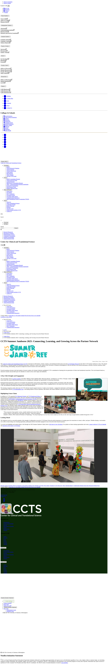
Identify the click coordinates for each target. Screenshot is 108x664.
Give (5, 539)
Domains (8, 207)
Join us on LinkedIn (35, 315)
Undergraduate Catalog (7, 30)
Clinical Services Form (11, 180)
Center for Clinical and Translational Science (11, 163)
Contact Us (9, 211)
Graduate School (5, 39)
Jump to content (7, 3)
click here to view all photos (55, 424)
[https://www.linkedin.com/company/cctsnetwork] (4, 498)
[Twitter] (5, 137)
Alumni (2, 55)
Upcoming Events (10, 195)
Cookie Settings (9, 601)
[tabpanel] (54, 227)
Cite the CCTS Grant (11, 176)
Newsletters (9, 192)
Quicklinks (6, 165)
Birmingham (6, 529)
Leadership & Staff (10, 204)
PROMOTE (20, 400)
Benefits (3, 60)
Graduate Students (5, 36)
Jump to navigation (8, 1)
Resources (3, 51)
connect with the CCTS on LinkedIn (97, 424)
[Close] (8, 6)
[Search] (2, 214)
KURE (34, 399)
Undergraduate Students (6, 25)
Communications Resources (12, 198)
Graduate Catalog (5, 41)
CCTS (3, 83)
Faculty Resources (5, 71)
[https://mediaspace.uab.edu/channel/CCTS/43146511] (4, 500)
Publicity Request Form (11, 188)
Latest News (9, 191)
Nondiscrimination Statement (7, 597)
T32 (6, 405)
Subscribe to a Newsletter (15, 315)
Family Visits (4, 52)
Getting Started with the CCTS (13, 210)
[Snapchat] (5, 144)
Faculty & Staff (4, 65)
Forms (5, 177)
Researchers (4, 76)
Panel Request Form (11, 187)
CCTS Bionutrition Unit (17, 389)
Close (2, 245)
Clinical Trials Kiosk (11, 171)
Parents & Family (5, 46)
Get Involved (4, 59)
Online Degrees (5, 42)
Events (3, 62)
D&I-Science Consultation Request (14, 183)
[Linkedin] (5, 146)
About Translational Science (13, 203)
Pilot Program (9, 173)
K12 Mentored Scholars (20, 396)
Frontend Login (10, 611)
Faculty (5, 525)
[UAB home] (54, 160)
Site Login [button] (6, 608)
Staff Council (4, 73)
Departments (6, 522)
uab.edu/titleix (64, 662)
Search (2, 226)
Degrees (5, 537)
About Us (8, 202)
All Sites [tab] (6, 224)
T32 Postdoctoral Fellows (35, 396)
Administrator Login (11, 610)
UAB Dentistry (5, 91)
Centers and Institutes (8, 523)
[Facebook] (5, 135)
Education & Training (9, 526)
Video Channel (9, 175)
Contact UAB (7, 603)
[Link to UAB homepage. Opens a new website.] (54, 596)
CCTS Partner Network (73, 363)
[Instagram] (5, 139)
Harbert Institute (5, 81)
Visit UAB (3, 19)
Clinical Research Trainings (12, 168)
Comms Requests (10, 181)
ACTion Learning (16, 378)
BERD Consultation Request (13, 179)
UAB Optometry (5, 92)
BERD (8, 167)
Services (3, 49)
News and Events (8, 189)
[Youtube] (5, 142)
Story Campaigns (10, 194)
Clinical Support (10, 169)
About (5, 200)
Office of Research (6, 79)
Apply (5, 536)
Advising (3, 28)
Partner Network (10, 206)
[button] (54, 317)
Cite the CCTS (9, 208)
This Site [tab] (6, 222)
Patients (3, 86)
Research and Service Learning (9, 33)
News (5, 540)
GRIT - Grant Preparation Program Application (17, 184)
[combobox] (7, 228)
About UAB (3, 562)
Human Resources (5, 70)
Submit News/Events (26, 315)
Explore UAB (4, 161)
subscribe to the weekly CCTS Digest (11, 425)
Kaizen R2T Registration (12, 185)
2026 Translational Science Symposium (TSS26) (17, 199)
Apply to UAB (4, 20)
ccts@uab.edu (4, 495)
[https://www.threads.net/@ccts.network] (4, 501)
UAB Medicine (5, 89)
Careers (5, 543)
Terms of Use (7, 605)
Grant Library (9, 172)
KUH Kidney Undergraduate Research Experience (20, 399)
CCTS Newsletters (10, 307)
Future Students (4, 15)
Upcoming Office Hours (12, 196)
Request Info (4, 22)
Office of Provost (5, 68)
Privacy (6, 604)
